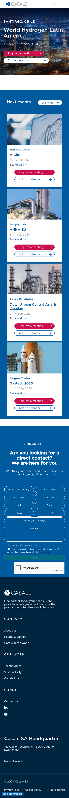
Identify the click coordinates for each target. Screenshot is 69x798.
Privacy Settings (55, 789)
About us (10, 630)
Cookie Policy (33, 789)
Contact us (11, 701)
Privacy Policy (45, 552)
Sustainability (13, 672)
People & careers (15, 636)
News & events (14, 761)
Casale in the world (16, 643)
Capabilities (11, 678)
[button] (61, 4)
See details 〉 (18, 164)
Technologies (12, 666)
